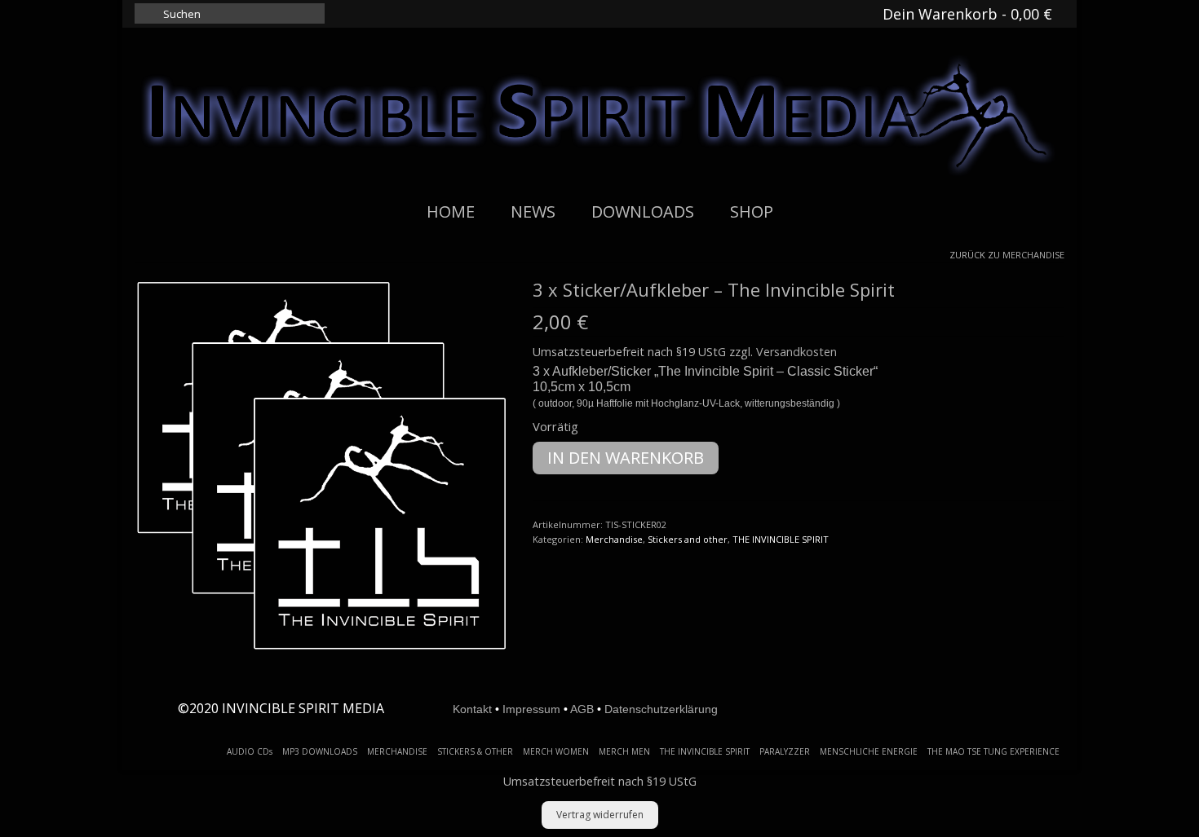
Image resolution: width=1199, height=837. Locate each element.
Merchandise (1033, 255)
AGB (582, 709)
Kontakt (472, 709)
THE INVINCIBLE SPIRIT (780, 539)
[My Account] (808, 14)
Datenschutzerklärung (661, 709)
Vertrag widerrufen (600, 815)
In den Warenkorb (625, 458)
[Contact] (772, 14)
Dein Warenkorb (965, 14)
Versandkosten (796, 351)
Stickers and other (688, 539)
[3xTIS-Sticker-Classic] (321, 465)
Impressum (531, 709)
